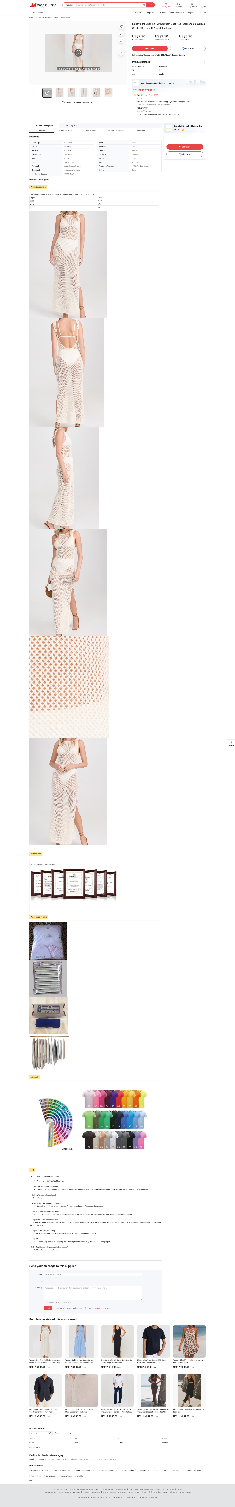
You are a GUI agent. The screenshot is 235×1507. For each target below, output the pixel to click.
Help (162, 12)
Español (68, 1492)
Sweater (56, 17)
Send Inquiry (150, 48)
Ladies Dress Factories (85, 1470)
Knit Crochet (177, 1470)
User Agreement (131, 1497)
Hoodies (165, 1443)
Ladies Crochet (144, 1470)
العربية (131, 1492)
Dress (75, 1443)
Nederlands (122, 1492)
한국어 (137, 1492)
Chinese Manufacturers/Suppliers (88, 1489)
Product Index (159, 1489)
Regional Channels (146, 1489)
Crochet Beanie (161, 1470)
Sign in (203, 6)
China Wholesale (107, 1489)
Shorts (164, 1438)
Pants (31, 1443)
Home (31, 17)
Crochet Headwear (194, 1470)
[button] (153, 130)
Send (48, 1308)
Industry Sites (133, 1489)
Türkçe (165, 1492)
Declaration (143, 1497)
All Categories (38, 12)
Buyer (149, 12)
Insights (179, 1489)
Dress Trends (51, 1476)
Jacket (120, 1443)
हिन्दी (150, 1492)
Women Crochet (128, 1470)
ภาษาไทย (157, 1492)
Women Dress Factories (108, 1470)
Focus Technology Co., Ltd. (102, 1497)
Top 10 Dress (36, 1476)
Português (76, 1492)
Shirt (119, 1438)
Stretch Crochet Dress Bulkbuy (72, 1476)
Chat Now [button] (189, 48)
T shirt (75, 1438)
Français (85, 1492)
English (60, 1492)
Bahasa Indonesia (185, 1492)
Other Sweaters (66, 17)
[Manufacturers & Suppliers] (42, 5)
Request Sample (178, 55)
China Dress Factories (39, 1470)
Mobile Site (170, 1489)
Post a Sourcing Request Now (97, 1308)
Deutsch (113, 1492)
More (31, 1480)
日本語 (144, 1492)
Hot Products (57, 1489)
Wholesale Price (121, 1489)
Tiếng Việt (173, 1492)
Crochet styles (34, 1447)
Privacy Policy (154, 1497)
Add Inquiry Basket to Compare (78, 102)
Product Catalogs (64, 1433)
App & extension (176, 12)
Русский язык (95, 1492)
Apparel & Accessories (43, 17)
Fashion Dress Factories (62, 1470)
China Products (70, 1489)
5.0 (175, 129)
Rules (204, 12)
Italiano (105, 1492)
